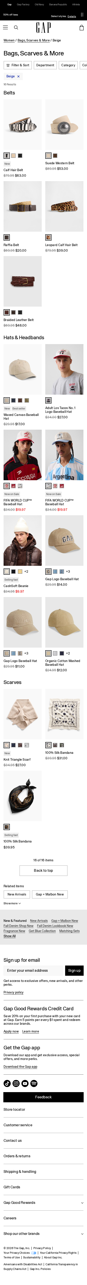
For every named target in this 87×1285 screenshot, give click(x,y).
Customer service (18, 1125)
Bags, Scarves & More (34, 40)
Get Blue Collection (42, 931)
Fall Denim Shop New (18, 926)
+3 (68, 571)
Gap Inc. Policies (40, 1269)
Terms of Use (12, 1257)
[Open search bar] (16, 27)
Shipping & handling (20, 1171)
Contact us (13, 1140)
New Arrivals (17, 894)
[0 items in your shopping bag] (81, 27)
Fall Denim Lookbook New (55, 926)
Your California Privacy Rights (58, 1252)
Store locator (14, 1109)
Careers (10, 1218)
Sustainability (31, 1257)
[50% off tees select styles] (38, 14)
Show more (11, 903)
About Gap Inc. (53, 1257)
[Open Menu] (5, 27)
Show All (10, 936)
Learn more (30, 1031)
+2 (26, 571)
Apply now (11, 1031)
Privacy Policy (42, 1248)
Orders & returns (17, 1156)
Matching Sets (69, 931)
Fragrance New (14, 931)
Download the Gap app (20, 1066)
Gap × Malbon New (50, 894)
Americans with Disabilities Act (23, 1264)
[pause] (82, 14)
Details (72, 16)
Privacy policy (13, 992)
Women (9, 40)
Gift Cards (12, 1187)
